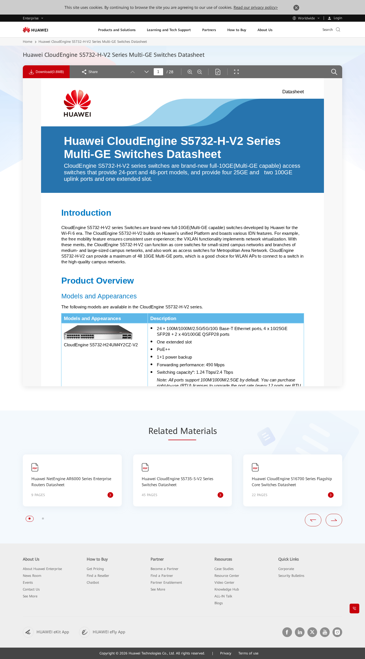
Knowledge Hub (226, 589)
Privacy (225, 653)
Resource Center (226, 576)
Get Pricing (95, 569)
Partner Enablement (166, 583)
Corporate (286, 569)
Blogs (218, 603)
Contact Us (31, 589)
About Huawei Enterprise (42, 569)
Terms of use (248, 653)
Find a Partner (162, 576)
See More (30, 596)
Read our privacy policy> (256, 7)
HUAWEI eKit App (52, 632)
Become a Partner (165, 569)
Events (28, 583)
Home (27, 42)
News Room (32, 576)
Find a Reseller (98, 576)
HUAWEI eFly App (109, 632)
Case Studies (224, 569)
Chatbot (93, 583)
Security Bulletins (291, 576)
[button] (30, 518)
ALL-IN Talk (223, 596)
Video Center (224, 583)
